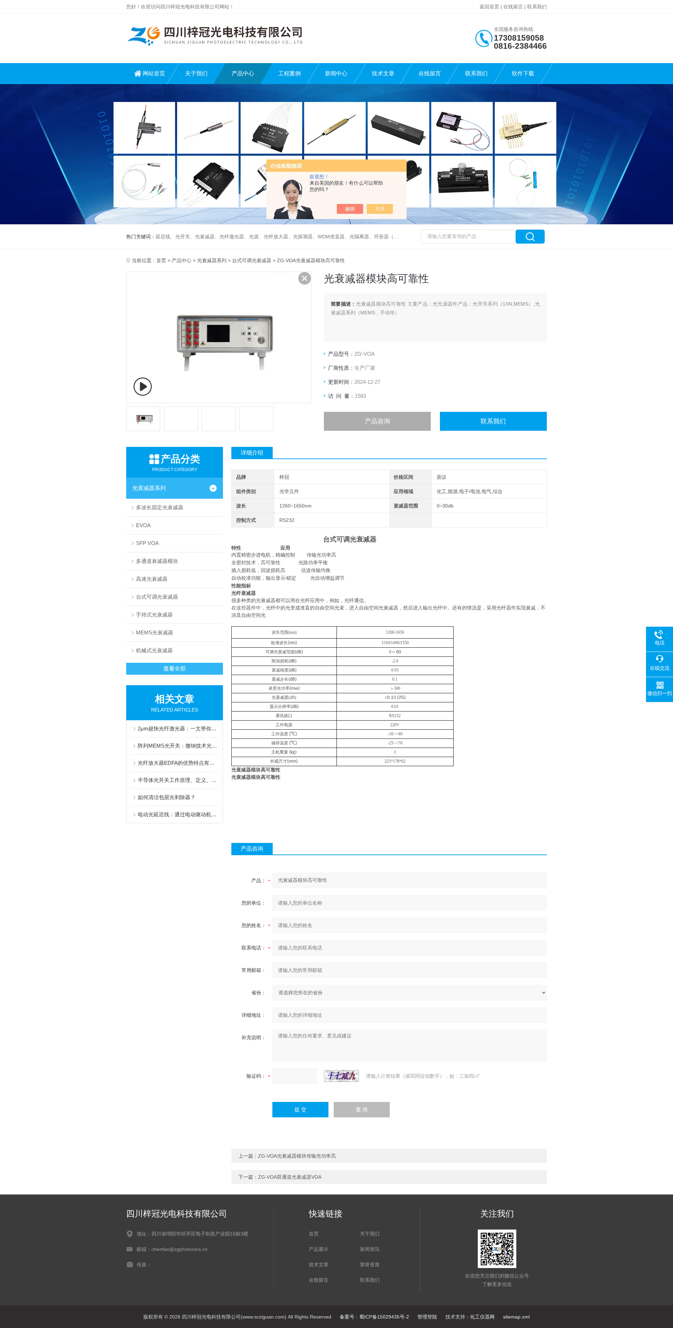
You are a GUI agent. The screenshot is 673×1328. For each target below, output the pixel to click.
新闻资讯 (370, 1249)
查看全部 (174, 669)
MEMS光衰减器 (154, 632)
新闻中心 (336, 73)
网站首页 (154, 73)
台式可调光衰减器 (251, 260)
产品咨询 (377, 421)
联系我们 (537, 6)
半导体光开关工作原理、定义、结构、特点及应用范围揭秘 (178, 780)
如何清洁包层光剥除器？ (167, 797)
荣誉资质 (370, 1264)
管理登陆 (427, 1317)
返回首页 (489, 6)
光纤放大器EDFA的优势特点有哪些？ (178, 763)
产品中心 (243, 73)
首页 (161, 260)
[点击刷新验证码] (341, 1076)
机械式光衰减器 (154, 650)
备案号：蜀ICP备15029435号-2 (374, 1317)
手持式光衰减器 (154, 615)
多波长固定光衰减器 (159, 507)
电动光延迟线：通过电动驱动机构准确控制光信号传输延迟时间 (178, 814)
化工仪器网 (482, 1317)
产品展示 (318, 1249)
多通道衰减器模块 (157, 561)
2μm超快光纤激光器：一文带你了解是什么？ (178, 728)
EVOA (143, 525)
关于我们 (196, 73)
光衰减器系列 (211, 260)
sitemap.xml (516, 1317)
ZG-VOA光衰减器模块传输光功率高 (297, 1156)
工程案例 (289, 73)
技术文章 (383, 73)
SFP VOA (147, 543)
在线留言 (513, 6)
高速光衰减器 (152, 579)
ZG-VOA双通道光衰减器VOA (289, 1177)
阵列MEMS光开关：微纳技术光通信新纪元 (178, 746)
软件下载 (523, 73)
